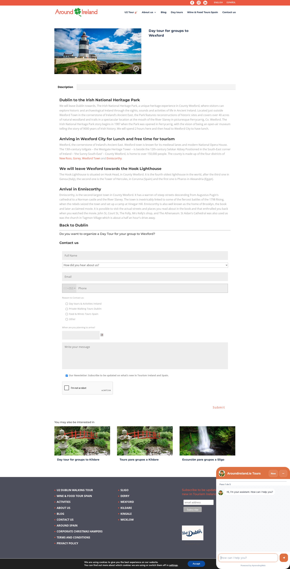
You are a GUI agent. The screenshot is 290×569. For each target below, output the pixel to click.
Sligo (124, 490)
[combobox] (69, 288)
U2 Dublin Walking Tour (75, 490)
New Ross (65, 158)
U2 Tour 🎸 (131, 12)
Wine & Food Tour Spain (74, 496)
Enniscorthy (114, 158)
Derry (124, 496)
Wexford (127, 502)
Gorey (77, 158)
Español (231, 2)
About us (147, 12)
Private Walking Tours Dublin (85, 308)
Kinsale (126, 514)
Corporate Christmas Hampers (80, 531)
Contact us (229, 12)
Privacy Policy (67, 543)
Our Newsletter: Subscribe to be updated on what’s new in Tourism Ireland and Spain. (119, 375)
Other (72, 319)
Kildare (126, 508)
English (218, 2)
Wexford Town (91, 158)
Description (65, 87)
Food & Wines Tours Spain (83, 313)
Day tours (177, 12)
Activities (63, 502)
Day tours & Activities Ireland (85, 303)
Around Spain (67, 525)
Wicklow (127, 519)
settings (173, 565)
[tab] (65, 87)
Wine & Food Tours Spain (202, 12)
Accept (196, 563)
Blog (163, 12)
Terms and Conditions (73, 537)
